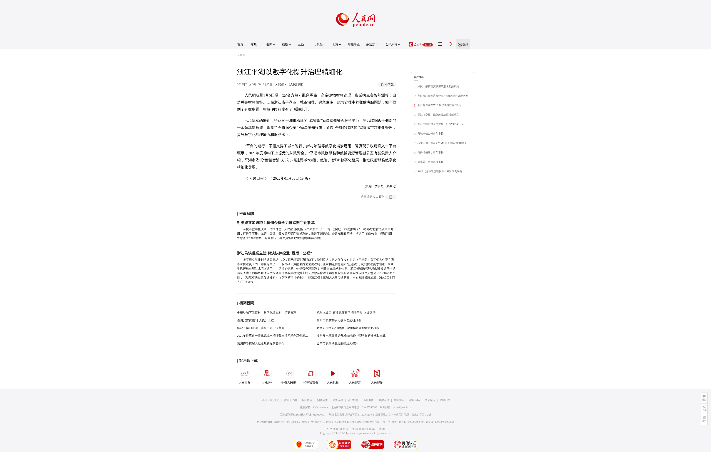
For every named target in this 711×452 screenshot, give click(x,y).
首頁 (240, 44)
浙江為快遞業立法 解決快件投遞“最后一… (442, 105)
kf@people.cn (320, 407)
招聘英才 (322, 400)
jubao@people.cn (402, 407)
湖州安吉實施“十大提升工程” (256, 320)
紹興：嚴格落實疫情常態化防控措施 (438, 86)
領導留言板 (310, 382)
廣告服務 (338, 400)
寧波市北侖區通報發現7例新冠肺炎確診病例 (443, 95)
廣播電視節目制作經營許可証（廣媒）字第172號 (403, 414)
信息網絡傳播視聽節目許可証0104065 (278, 422)
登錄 (465, 44)
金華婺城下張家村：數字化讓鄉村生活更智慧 (266, 312)
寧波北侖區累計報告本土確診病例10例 (440, 171)
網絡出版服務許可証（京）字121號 (377, 422)
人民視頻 (333, 382)
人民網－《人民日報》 (290, 84)
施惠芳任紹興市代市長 (430, 162)
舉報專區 (354, 44)
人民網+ (266, 382)
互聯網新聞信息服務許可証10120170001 (303, 414)
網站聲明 (399, 400)
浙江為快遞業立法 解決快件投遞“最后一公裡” (274, 253)
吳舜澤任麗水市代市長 (430, 152)
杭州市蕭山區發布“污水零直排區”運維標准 (442, 143)
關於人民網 (290, 400)
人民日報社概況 (270, 400)
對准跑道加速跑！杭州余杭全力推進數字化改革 (276, 223)
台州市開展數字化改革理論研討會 (339, 320)
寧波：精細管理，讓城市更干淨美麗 (260, 328)
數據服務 (384, 400)
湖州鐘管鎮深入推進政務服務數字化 (260, 343)
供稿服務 (368, 400)
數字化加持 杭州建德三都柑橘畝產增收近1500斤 (348, 328)
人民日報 (245, 382)
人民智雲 (355, 382)
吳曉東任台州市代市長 (430, 133)
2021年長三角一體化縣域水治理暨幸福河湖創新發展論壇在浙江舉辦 (281, 335)
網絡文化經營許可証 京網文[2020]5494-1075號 (328, 422)
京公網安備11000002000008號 (437, 422)
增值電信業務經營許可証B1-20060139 (350, 414)
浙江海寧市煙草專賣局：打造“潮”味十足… (442, 124)
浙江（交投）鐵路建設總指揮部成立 (438, 114)
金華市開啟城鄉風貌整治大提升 (337, 343)
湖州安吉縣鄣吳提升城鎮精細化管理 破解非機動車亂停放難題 (357, 335)
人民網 (241, 55)
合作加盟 (353, 400)
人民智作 (377, 382)
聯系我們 (445, 400)
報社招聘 (307, 400)
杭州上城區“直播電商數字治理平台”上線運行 (346, 312)
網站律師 (414, 400)
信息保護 (430, 400)
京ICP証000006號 (408, 422)
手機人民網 (288, 382)
